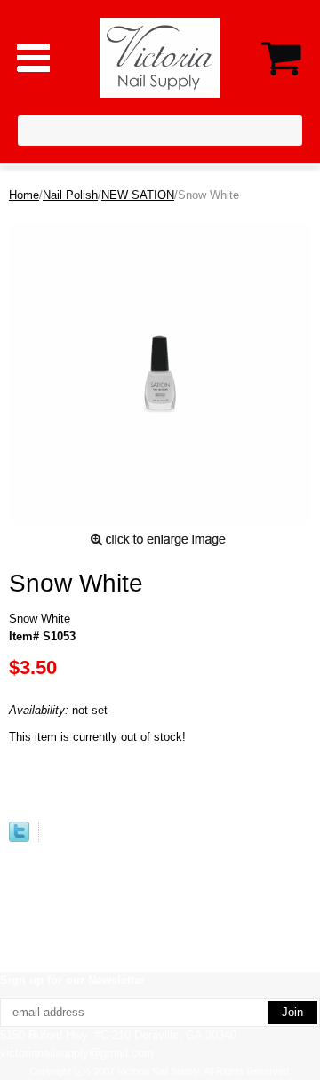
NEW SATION (137, 195)
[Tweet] (19, 838)
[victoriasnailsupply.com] (160, 56)
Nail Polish (70, 195)
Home (24, 195)
